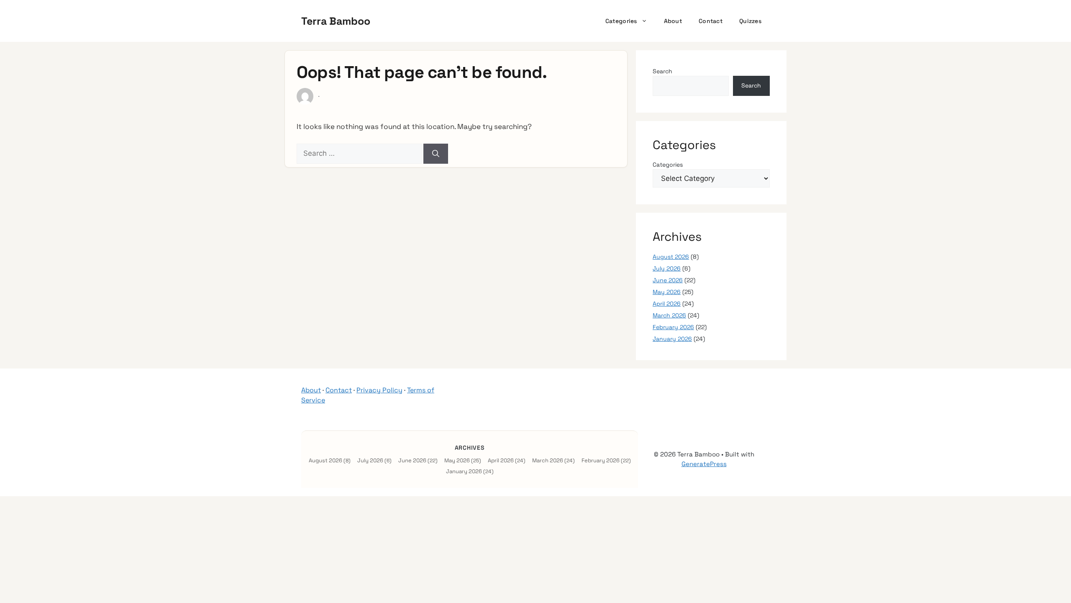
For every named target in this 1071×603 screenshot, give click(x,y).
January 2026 (672, 339)
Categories (621, 21)
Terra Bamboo (335, 21)
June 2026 (668, 280)
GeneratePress (704, 464)
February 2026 (673, 327)
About (673, 21)
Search (662, 71)
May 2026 (667, 292)
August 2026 (671, 256)
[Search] (435, 154)
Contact (711, 21)
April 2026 (667, 303)
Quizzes (750, 21)
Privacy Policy (379, 390)
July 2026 (667, 268)
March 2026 (669, 315)
